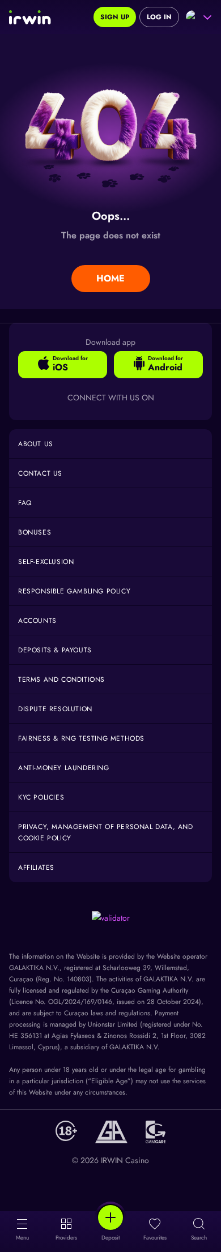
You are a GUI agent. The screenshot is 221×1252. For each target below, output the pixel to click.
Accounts (37, 621)
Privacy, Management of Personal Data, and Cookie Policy (105, 832)
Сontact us (40, 473)
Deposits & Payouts (55, 650)
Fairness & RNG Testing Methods (81, 738)
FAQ (25, 503)
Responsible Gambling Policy (74, 591)
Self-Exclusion (46, 562)
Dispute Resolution (55, 709)
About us (35, 444)
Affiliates (36, 867)
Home (110, 278)
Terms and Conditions (61, 679)
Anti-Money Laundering (63, 768)
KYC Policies (41, 797)
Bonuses (34, 532)
